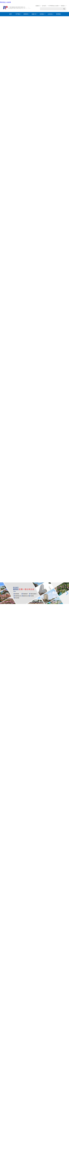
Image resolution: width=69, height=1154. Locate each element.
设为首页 (44, 5)
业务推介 (42, 14)
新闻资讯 (26, 14)
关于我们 (18, 14)
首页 (10, 14)
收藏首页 (38, 5)
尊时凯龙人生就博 (5, 2)
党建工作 (34, 14)
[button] (67, 593)
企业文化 (50, 14)
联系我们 (63, 5)
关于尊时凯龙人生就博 (53, 5)
